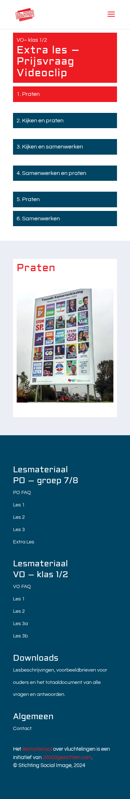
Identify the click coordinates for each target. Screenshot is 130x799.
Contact (22, 728)
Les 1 (19, 504)
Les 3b (20, 636)
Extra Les (23, 542)
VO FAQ (22, 586)
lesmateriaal (37, 749)
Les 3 (19, 529)
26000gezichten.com (67, 757)
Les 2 (19, 517)
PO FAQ (22, 492)
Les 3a (20, 623)
